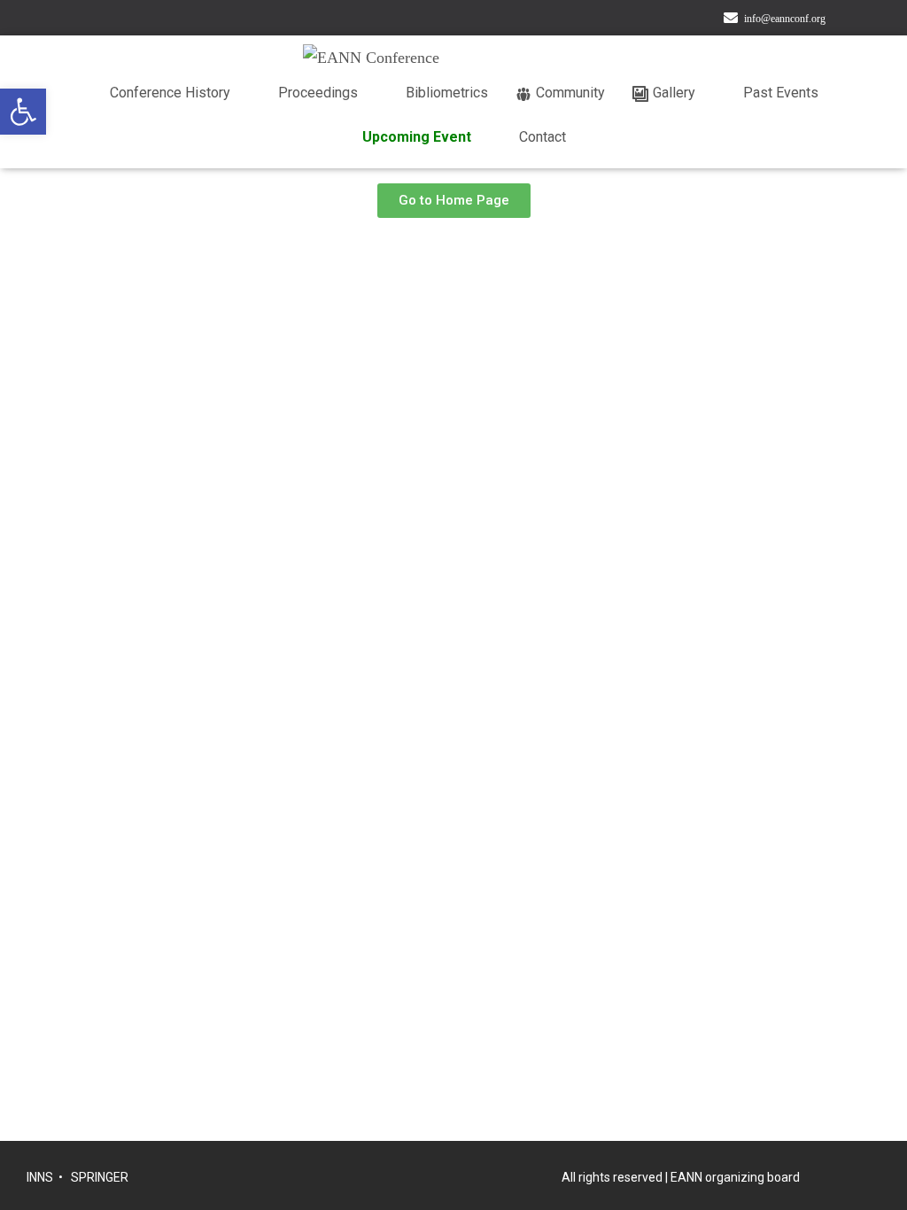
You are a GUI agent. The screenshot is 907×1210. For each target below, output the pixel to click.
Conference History (170, 92)
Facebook (842, 20)
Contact (542, 136)
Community (570, 92)
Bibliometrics (447, 92)
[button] (23, 112)
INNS (40, 1177)
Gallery (674, 92)
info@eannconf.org (785, 18)
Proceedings (318, 92)
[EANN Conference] (533, 57)
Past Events (780, 92)
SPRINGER (99, 1177)
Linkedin (864, 20)
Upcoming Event (416, 136)
